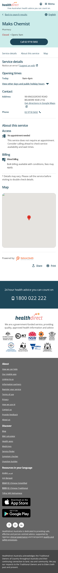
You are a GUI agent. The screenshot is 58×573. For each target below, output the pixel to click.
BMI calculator (8, 436)
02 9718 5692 (31, 112)
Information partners (11, 384)
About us (6, 419)
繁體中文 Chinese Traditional (15, 488)
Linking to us (8, 379)
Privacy (5, 399)
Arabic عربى (7, 473)
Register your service (11, 389)
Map (46, 53)
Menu (51, 3)
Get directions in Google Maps (40, 103)
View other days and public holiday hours (23, 83)
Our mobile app (9, 374)
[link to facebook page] (9, 525)
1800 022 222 (30, 298)
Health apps (7, 441)
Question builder (10, 461)
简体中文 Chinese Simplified (14, 483)
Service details (9, 53)
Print (53, 265)
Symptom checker (10, 456)
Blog (4, 431)
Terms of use (8, 394)
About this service (30, 53)
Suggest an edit (27, 65)
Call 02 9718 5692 (29, 41)
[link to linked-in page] (21, 525)
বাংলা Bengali (7, 478)
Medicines (6, 446)
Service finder (8, 451)
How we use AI (8, 404)
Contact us (7, 409)
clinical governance (19, 537)
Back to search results (16, 14)
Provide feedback (10, 414)
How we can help (10, 369)
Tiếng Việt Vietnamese (12, 493)
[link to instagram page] (15, 525)
